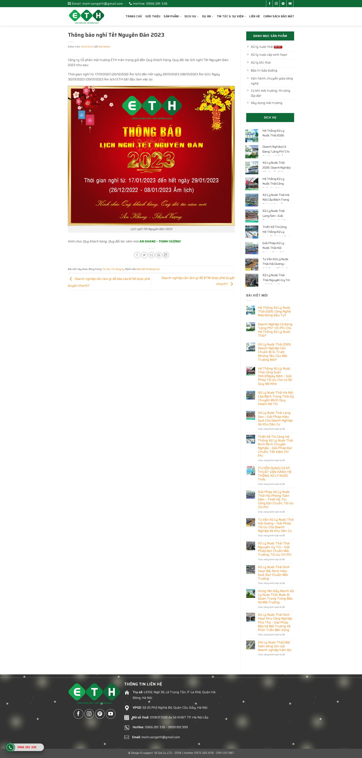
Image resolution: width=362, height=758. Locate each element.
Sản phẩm (171, 16)
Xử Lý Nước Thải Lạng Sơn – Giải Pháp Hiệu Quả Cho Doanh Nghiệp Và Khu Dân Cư (275, 418)
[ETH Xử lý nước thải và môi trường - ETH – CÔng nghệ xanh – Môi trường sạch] (87, 16)
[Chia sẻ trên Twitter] (144, 255)
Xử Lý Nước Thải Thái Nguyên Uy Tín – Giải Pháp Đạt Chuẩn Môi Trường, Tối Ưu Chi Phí (274, 549)
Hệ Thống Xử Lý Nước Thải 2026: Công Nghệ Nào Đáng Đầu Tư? (273, 137)
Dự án (206, 16)
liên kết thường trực (148, 269)
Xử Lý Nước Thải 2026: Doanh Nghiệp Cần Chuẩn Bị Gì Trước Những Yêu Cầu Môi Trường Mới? (274, 351)
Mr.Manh (104, 46)
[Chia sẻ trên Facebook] (137, 255)
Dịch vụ (190, 16)
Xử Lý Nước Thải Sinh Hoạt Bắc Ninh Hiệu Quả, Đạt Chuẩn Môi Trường (274, 572)
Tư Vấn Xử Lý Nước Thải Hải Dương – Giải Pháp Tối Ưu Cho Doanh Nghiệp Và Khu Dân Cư (276, 525)
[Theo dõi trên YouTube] (291, 4)
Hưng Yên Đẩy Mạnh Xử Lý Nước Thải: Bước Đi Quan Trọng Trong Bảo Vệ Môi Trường (276, 596)
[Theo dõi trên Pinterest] (284, 4)
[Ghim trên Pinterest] (158, 255)
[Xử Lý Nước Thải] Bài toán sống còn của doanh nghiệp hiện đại (274, 646)
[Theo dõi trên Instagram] (277, 4)
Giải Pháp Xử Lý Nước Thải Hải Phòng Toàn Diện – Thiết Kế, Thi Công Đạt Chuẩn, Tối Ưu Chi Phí (276, 499)
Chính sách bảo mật (278, 16)
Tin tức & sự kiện (230, 16)
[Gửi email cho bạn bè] (151, 255)
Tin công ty (117, 269)
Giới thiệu (152, 16)
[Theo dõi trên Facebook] (270, 4)
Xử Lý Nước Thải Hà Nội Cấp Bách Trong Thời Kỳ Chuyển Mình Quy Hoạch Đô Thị (276, 398)
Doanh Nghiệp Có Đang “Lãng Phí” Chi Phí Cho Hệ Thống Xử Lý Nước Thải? (275, 154)
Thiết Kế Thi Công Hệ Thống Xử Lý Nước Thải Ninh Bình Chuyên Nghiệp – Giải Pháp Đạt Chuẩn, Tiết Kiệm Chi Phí (275, 446)
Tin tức (106, 269)
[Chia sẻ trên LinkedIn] (166, 255)
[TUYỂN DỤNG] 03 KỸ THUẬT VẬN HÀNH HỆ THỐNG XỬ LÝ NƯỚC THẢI (274, 473)
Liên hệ (254, 16)
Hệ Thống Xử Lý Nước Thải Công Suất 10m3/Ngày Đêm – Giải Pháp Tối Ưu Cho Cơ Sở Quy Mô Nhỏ (275, 376)
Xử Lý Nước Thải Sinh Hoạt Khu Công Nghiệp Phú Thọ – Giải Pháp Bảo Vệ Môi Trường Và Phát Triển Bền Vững (275, 622)
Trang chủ (134, 16)
